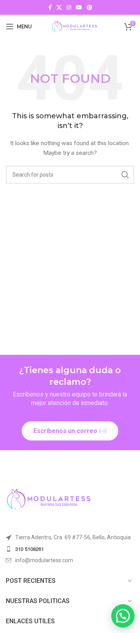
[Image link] (48, 499)
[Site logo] (74, 26)
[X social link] (59, 7)
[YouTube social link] (79, 7)
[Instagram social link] (69, 7)
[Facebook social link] (50, 7)
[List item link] (70, 549)
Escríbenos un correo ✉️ (70, 431)
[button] (123, 616)
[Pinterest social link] (89, 7)
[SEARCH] (125, 175)
